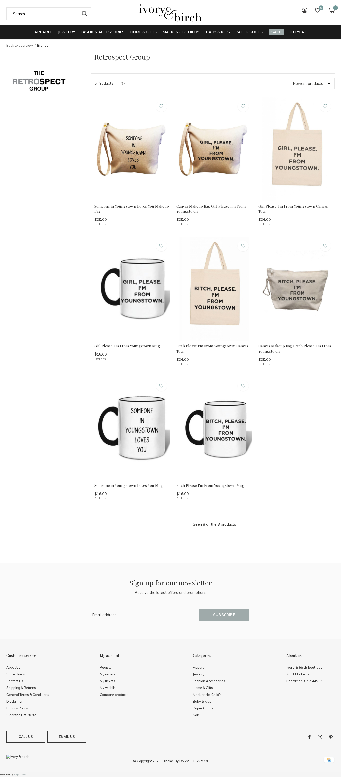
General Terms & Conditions (27, 695)
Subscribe (224, 614)
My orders (107, 674)
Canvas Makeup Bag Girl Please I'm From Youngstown (211, 209)
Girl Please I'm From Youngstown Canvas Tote (293, 209)
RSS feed (200, 761)
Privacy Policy (17, 708)
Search (84, 13)
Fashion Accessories (103, 32)
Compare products (114, 695)
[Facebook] (309, 737)
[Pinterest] (331, 737)
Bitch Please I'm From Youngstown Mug (210, 485)
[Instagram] (320, 737)
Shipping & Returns (21, 688)
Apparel (43, 32)
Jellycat (298, 32)
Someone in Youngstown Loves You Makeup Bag (131, 209)
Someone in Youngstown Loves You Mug (128, 485)
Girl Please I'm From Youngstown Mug (127, 345)
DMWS (184, 761)
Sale (276, 32)
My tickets (107, 681)
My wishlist (108, 688)
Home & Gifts (143, 32)
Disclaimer (14, 701)
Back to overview (19, 45)
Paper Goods (249, 32)
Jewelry (66, 32)
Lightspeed (20, 774)
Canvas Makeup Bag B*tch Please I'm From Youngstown (294, 348)
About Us (13, 667)
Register (106, 667)
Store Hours (15, 674)
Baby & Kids (218, 32)
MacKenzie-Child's (181, 32)
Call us (26, 737)
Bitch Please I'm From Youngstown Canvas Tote (212, 348)
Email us (67, 737)
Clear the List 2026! (21, 715)
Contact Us (14, 681)
